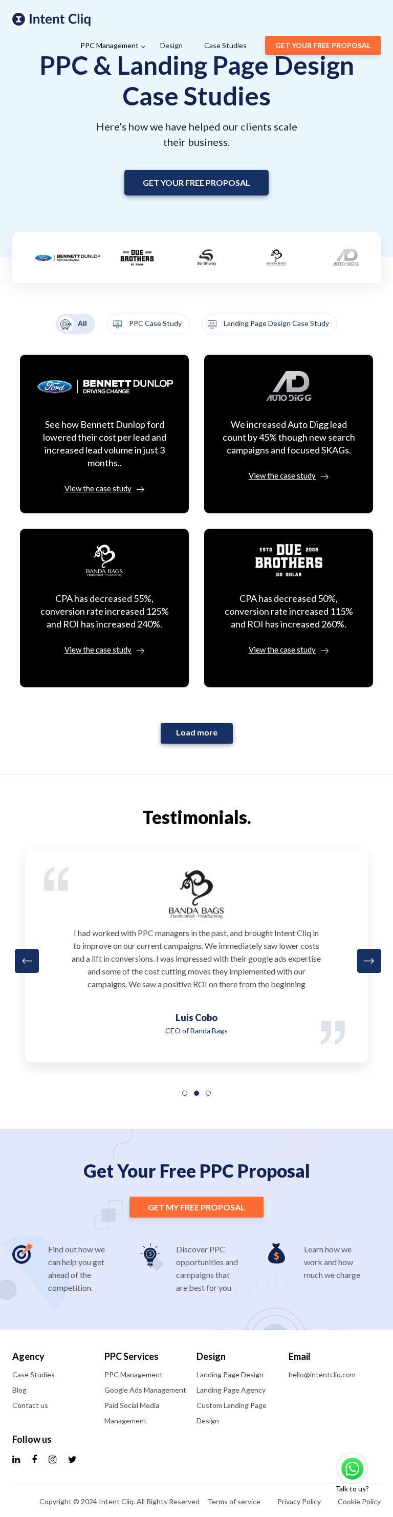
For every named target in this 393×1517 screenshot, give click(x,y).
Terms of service (233, 1501)
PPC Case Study (154, 323)
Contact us (30, 1405)
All (81, 323)
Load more (196, 732)
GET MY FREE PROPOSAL (196, 1207)
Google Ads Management (145, 1389)
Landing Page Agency (231, 1389)
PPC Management (109, 45)
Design (171, 45)
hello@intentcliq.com (322, 1374)
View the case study (98, 488)
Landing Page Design (230, 1374)
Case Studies (225, 45)
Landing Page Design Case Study (275, 323)
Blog (19, 1389)
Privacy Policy (299, 1501)
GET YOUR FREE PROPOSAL (322, 45)
